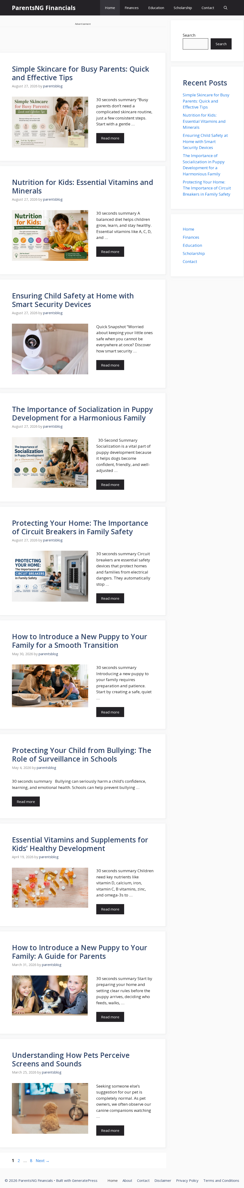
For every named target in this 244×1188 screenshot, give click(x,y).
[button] (225, 7)
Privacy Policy (187, 1180)
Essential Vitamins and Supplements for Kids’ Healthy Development (80, 844)
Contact (208, 7)
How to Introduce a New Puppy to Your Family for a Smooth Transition (79, 641)
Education (156, 7)
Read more (110, 138)
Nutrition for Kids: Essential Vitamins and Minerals (82, 186)
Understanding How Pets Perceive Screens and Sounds (71, 1059)
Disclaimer (162, 1180)
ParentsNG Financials (44, 8)
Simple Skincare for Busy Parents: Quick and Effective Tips (80, 73)
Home (110, 7)
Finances (132, 7)
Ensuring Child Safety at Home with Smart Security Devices (73, 300)
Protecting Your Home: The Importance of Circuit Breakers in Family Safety (80, 527)
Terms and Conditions (221, 1180)
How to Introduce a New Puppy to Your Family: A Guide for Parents (79, 952)
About (127, 1180)
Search (189, 35)
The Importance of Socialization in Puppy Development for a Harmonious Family (82, 413)
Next (43, 1160)
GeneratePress (84, 1180)
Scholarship (183, 7)
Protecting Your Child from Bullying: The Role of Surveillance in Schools (81, 754)
